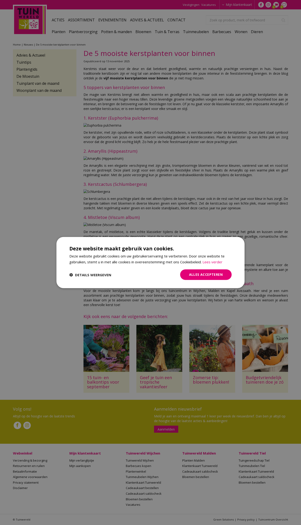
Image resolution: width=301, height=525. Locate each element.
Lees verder (212, 261)
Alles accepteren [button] (206, 274)
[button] (90, 274)
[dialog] (150, 262)
